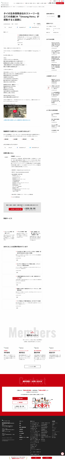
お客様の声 (21, 429)
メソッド (20, 439)
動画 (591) (48, 28)
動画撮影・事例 (32, 447)
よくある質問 (21, 433)
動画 (18, 44)
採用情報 (53, 430)
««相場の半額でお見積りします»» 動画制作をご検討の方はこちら (17, 120)
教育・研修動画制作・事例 (34, 437)
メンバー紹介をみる (16, 197)
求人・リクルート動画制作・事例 (34, 431)
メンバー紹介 (54, 428)
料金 (33, 139)
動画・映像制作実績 (22, 427)
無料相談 (6, 139)
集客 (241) (48, 32)
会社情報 (53, 421)
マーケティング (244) (56, 29)
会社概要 (15, 139)
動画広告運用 (43, 439)
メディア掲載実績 (54, 434)
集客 (21, 44)
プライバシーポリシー (9, 437)
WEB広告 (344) (55, 32)
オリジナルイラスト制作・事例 (34, 442)
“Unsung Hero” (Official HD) (9, 104)
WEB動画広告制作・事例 (33, 428)
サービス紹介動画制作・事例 (34, 424)
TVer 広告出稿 (43, 440)
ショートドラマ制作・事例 (34, 432)
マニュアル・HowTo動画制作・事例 (35, 435)
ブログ (14, 6)
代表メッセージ (54, 427)
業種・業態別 (54, 437)
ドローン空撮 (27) (49, 26)
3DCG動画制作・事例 (33, 446)
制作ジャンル (32, 421)
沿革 (52, 425)
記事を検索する (50, 13)
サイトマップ (4, 437)
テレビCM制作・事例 (33, 429)
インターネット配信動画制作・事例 (35, 434)
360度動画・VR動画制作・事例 (34, 454)
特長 (20, 423)
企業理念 (53, 424)
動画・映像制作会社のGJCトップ (6, 6)
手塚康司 (38, 23)
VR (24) (54, 26)
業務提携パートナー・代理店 (24, 437)
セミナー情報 (54, 433)
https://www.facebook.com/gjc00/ (22, 172)
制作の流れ (21, 431)
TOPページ (21, 421)
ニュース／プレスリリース (55, 431)
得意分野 (24, 139)
